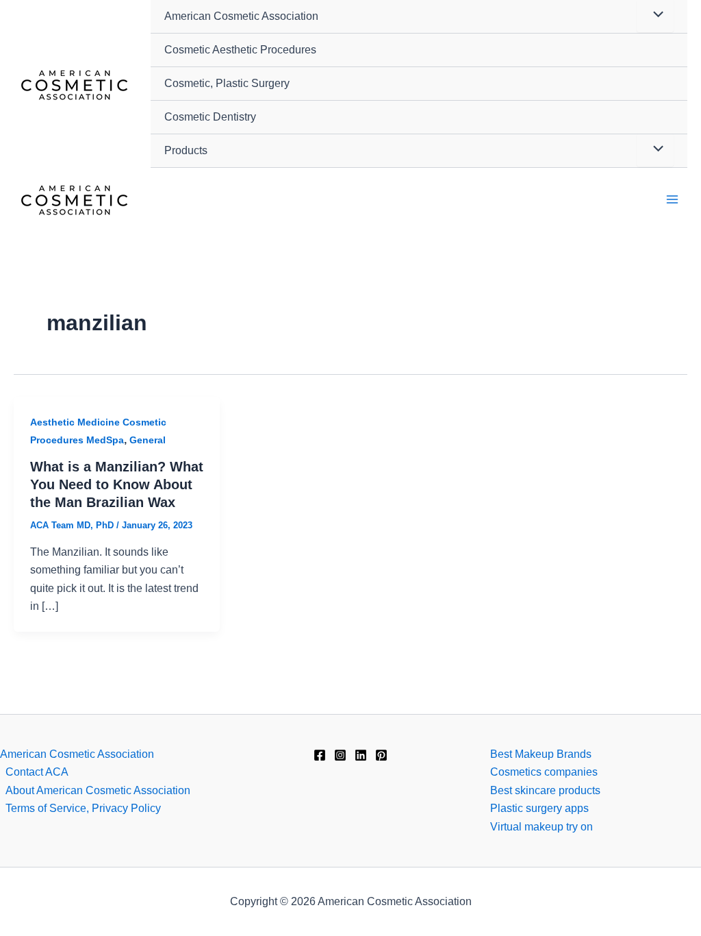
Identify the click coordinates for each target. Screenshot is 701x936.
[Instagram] (340, 755)
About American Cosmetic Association (97, 790)
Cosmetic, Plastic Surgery (227, 83)
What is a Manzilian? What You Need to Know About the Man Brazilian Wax (116, 484)
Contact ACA (36, 772)
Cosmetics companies (544, 772)
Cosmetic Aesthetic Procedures (240, 50)
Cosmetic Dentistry (210, 117)
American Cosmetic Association (241, 16)
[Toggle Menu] (655, 150)
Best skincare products (545, 790)
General (147, 439)
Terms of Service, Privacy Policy (83, 808)
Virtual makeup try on (541, 827)
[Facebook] (320, 755)
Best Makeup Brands (540, 754)
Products (185, 150)
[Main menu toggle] (672, 199)
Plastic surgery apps (539, 808)
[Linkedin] (361, 755)
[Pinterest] (381, 755)
